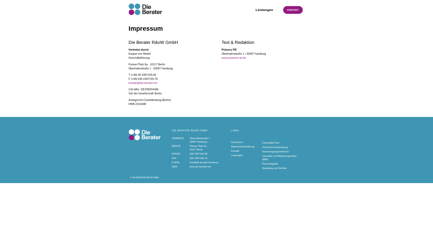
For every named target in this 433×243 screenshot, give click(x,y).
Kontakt (293, 10)
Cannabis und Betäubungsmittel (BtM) (279, 158)
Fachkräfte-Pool (270, 142)
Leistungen (264, 10)
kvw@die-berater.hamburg (204, 162)
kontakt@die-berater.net (143, 83)
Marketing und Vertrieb (274, 168)
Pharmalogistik (270, 163)
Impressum (237, 142)
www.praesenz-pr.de (234, 57)
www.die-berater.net (200, 166)
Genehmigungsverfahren (275, 151)
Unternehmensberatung (275, 147)
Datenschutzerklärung (243, 146)
